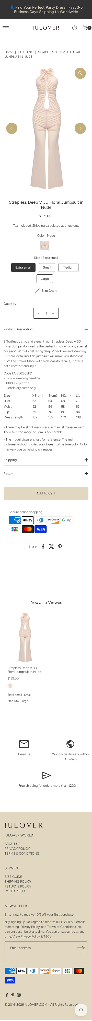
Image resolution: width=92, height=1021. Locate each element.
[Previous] (11, 128)
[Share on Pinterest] (60, 546)
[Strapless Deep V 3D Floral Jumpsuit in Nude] (24, 637)
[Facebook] (7, 996)
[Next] (80, 128)
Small (47, 267)
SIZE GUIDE (13, 877)
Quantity (10, 304)
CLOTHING (25, 52)
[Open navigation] (6, 27)
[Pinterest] (12, 996)
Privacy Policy (30, 936)
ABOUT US (12, 844)
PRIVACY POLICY (17, 848)
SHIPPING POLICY (18, 881)
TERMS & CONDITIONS (22, 853)
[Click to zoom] (80, 73)
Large (45, 279)
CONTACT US (15, 891)
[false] (24, 744)
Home (9, 52)
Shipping (38, 225)
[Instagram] (19, 996)
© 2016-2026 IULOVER (21, 1004)
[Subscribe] (81, 947)
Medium (68, 267)
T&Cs (47, 936)
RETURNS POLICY (18, 886)
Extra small (23, 267)
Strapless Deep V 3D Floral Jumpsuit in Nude (24, 670)
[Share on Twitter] (51, 546)
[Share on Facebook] (43, 546)
